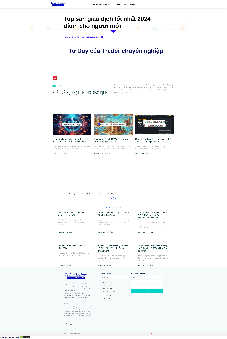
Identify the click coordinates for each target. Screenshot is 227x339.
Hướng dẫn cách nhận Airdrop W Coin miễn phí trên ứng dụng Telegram (153, 248)
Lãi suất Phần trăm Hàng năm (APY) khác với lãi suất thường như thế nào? (152, 215)
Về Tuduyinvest (129, 4)
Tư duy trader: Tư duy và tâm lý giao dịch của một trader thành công (113, 248)
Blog (118, 4)
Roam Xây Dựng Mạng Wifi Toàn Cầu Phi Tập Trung (113, 213)
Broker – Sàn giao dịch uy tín (102, 4)
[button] (84, 37)
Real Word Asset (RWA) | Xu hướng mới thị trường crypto (111, 140)
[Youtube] (71, 324)
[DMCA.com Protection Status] (24, 338)
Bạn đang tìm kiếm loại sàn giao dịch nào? (82, 37)
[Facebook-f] (66, 324)
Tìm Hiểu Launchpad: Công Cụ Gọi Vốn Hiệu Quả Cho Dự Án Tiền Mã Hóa (71, 140)
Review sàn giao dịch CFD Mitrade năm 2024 (71, 213)
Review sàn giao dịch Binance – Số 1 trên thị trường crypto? (153, 140)
